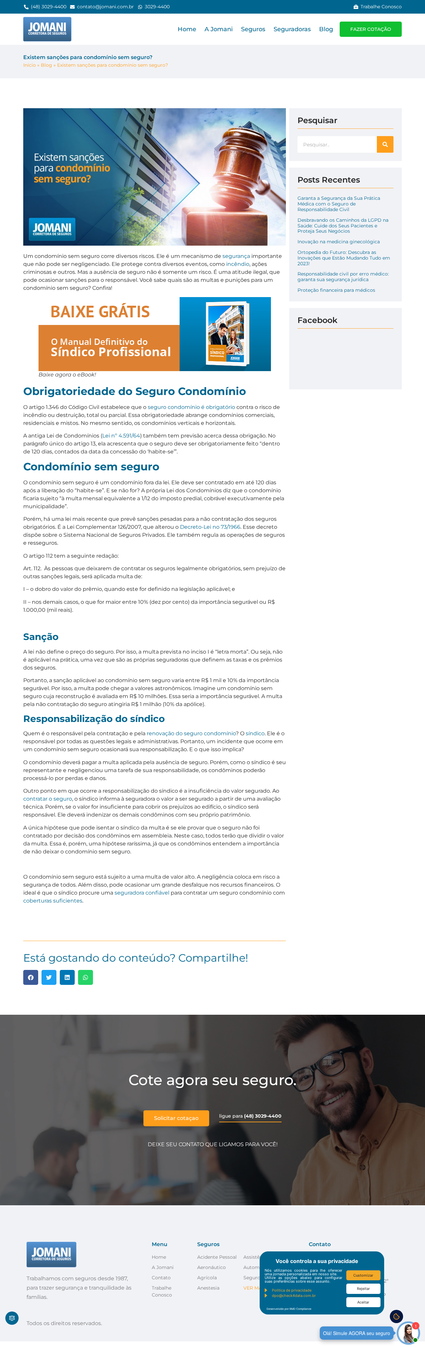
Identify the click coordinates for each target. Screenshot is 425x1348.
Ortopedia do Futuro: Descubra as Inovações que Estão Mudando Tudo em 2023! (344, 258)
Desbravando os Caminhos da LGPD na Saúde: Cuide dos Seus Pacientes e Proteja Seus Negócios (343, 225)
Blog (326, 29)
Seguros (253, 29)
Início (29, 65)
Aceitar (363, 1302)
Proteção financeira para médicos (336, 290)
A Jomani (219, 29)
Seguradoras (292, 29)
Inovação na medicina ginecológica (339, 242)
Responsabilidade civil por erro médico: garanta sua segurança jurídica (343, 276)
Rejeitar (363, 1288)
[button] (30, 977)
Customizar (363, 1275)
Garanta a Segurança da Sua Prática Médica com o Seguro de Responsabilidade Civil (339, 203)
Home (187, 29)
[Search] (385, 144)
